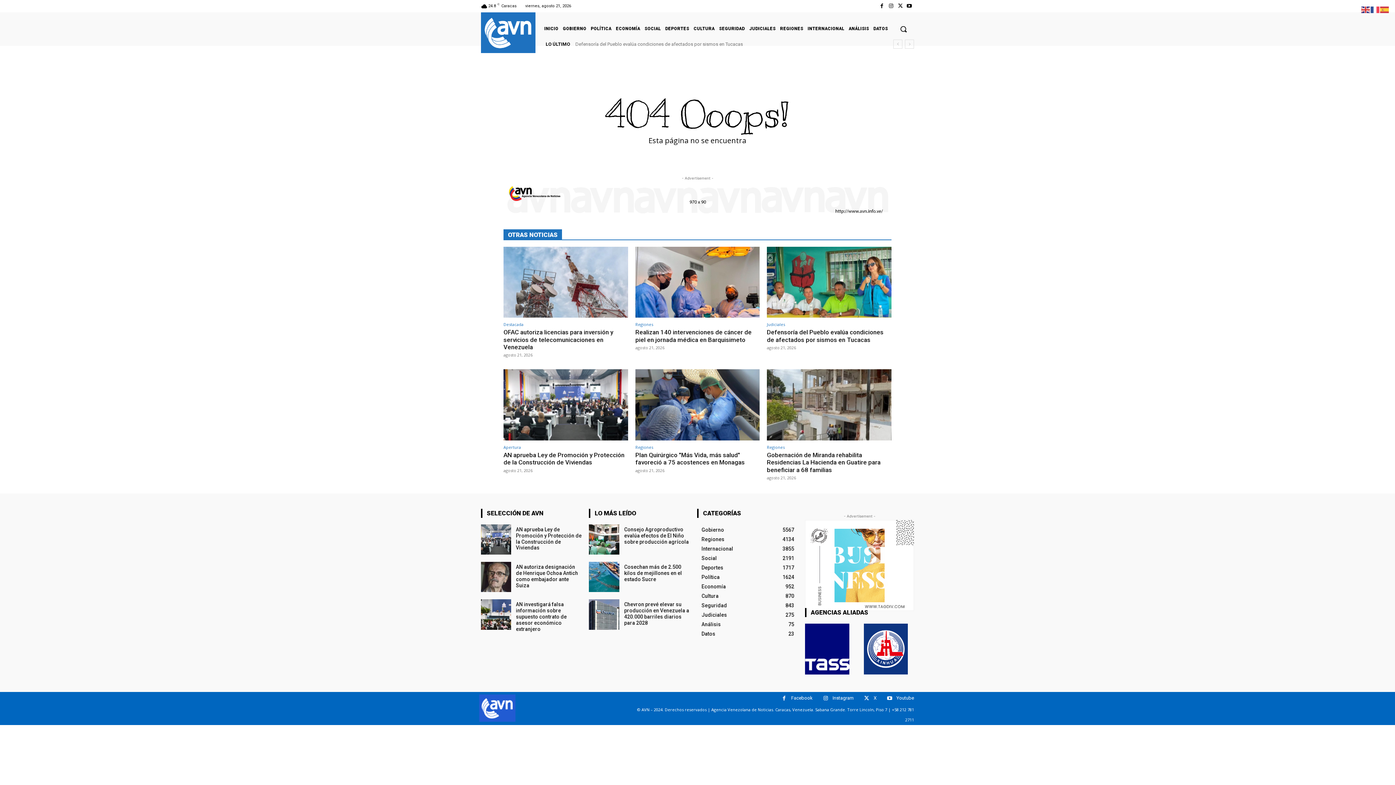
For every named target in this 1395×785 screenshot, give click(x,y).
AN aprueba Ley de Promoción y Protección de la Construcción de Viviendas (564, 458)
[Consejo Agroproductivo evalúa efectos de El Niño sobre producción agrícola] (604, 539)
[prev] (897, 44)
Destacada (513, 324)
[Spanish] (1385, 9)
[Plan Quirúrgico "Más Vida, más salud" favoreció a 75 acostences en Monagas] (697, 404)
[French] (1375, 9)
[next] (909, 44)
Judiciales (776, 324)
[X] (900, 6)
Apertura (512, 447)
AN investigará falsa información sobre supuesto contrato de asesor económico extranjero (541, 616)
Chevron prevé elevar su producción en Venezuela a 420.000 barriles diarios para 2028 (656, 613)
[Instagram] (890, 6)
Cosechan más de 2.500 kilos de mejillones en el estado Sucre (653, 573)
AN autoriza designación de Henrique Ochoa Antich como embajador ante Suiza (547, 576)
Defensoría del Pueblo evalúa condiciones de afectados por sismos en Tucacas (659, 44)
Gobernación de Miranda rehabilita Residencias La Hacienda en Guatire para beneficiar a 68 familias (824, 462)
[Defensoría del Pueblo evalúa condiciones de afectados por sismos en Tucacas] (829, 282)
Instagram (843, 698)
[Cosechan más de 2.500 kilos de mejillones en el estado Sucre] (604, 577)
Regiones (644, 324)
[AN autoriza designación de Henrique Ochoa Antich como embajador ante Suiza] (496, 577)
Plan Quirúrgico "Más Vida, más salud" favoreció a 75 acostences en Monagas (690, 458)
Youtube (905, 698)
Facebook (802, 698)
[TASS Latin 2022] (827, 649)
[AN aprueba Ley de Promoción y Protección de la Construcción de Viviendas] (566, 404)
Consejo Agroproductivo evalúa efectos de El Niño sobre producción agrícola (656, 536)
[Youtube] (909, 6)
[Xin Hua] (886, 649)
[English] (1366, 9)
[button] (903, 29)
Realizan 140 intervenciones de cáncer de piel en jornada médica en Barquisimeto (693, 336)
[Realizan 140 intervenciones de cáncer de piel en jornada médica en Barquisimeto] (697, 282)
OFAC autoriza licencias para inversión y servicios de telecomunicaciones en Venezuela (558, 340)
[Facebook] (881, 6)
